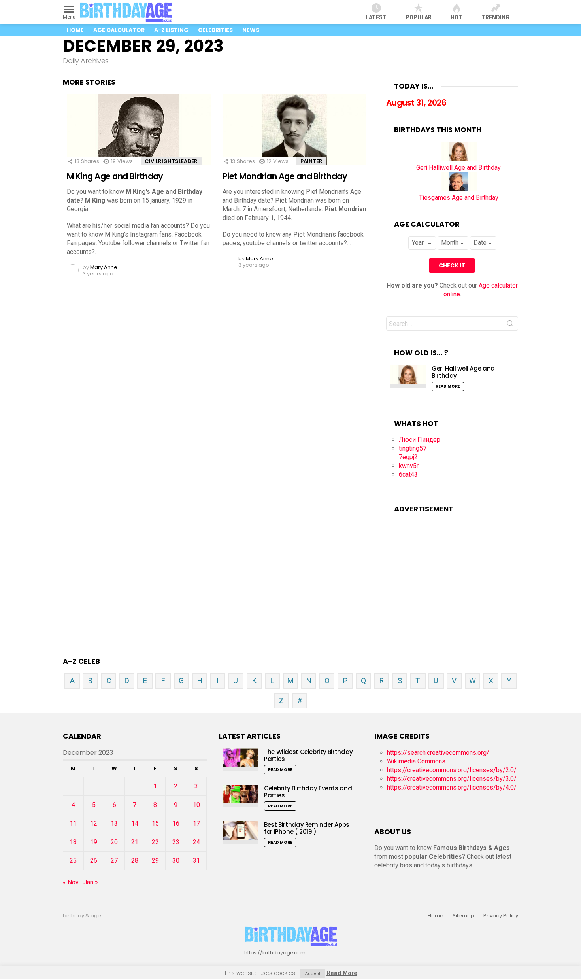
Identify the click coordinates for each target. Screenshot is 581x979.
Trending (495, 17)
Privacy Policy (500, 916)
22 (155, 842)
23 (175, 842)
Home (75, 30)
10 (196, 805)
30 (175, 860)
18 (73, 842)
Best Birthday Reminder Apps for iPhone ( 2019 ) (306, 828)
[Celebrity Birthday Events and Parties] (240, 796)
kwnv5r (409, 466)
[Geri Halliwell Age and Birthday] (459, 159)
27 (114, 860)
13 (114, 823)
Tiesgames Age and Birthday (458, 197)
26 (93, 860)
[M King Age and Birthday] (139, 136)
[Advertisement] (452, 570)
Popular (419, 17)
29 (155, 860)
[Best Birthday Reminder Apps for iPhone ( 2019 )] (240, 832)
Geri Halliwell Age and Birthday (458, 167)
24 (196, 842)
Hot (456, 17)
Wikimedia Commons (416, 761)
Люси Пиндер (419, 439)
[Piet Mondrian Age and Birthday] (294, 136)
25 (73, 860)
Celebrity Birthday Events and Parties (308, 791)
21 (134, 842)
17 (196, 823)
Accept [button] (312, 973)
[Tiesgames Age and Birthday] (459, 189)
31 (196, 860)
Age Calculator (119, 30)
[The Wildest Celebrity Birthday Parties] (240, 759)
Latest (376, 17)
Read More (448, 386)
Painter (311, 161)
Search (510, 325)
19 (93, 842)
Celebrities (215, 30)
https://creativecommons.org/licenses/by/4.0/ (452, 787)
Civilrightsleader (171, 161)
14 (134, 823)
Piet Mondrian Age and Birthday (285, 176)
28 (134, 860)
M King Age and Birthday (115, 176)
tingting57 (412, 448)
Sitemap (463, 916)
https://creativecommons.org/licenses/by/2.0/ (452, 770)
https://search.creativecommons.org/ (438, 752)
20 (114, 842)
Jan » (90, 882)
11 (73, 823)
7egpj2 (408, 457)
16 (175, 823)
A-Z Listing (171, 30)
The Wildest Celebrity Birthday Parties (308, 755)
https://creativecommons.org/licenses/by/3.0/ (452, 778)
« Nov (71, 882)
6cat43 (408, 474)
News (250, 30)
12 (93, 823)
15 (155, 823)
